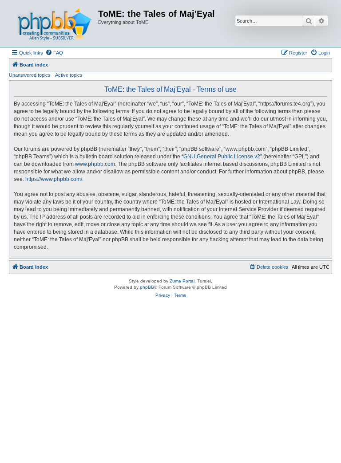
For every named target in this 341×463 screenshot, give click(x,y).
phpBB (147, 287)
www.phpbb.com (95, 164)
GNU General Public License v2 (221, 156)
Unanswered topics (30, 75)
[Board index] (54, 23)
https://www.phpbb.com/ (53, 179)
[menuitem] (54, 52)
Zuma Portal (182, 281)
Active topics (69, 75)
